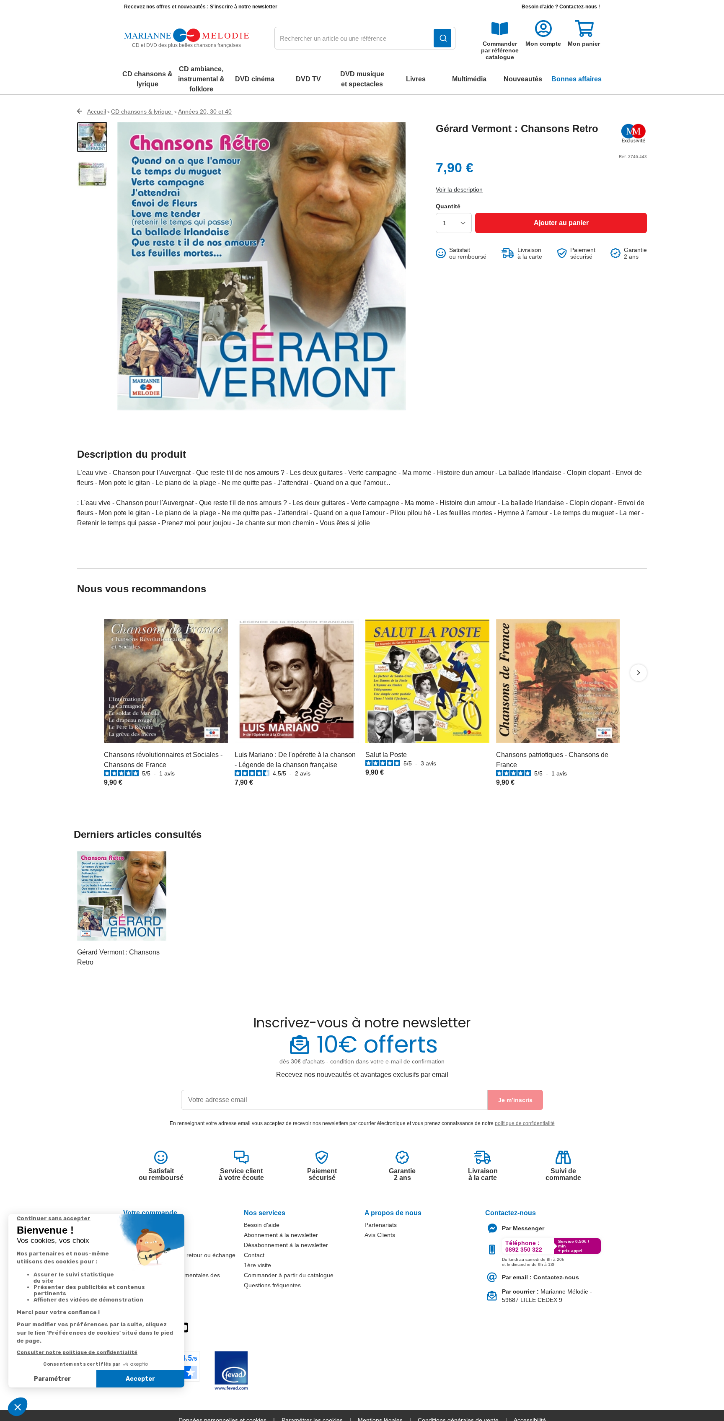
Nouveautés (523, 79)
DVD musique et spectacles (362, 79)
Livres (416, 79)
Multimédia (469, 79)
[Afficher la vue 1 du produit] (92, 137)
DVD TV (308, 79)
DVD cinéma (254, 79)
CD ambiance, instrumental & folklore (201, 79)
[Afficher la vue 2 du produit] (92, 174)
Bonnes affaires (576, 79)
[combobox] (364, 38)
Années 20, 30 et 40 (205, 111)
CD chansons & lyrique (147, 79)
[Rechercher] (442, 38)
